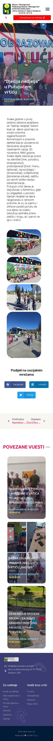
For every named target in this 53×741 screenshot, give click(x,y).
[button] (47, 9)
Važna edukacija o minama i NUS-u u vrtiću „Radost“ (23, 563)
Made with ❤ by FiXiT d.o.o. (26, 735)
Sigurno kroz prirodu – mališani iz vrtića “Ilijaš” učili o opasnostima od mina (26, 495)
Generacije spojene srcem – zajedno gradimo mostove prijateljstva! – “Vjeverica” (24, 623)
